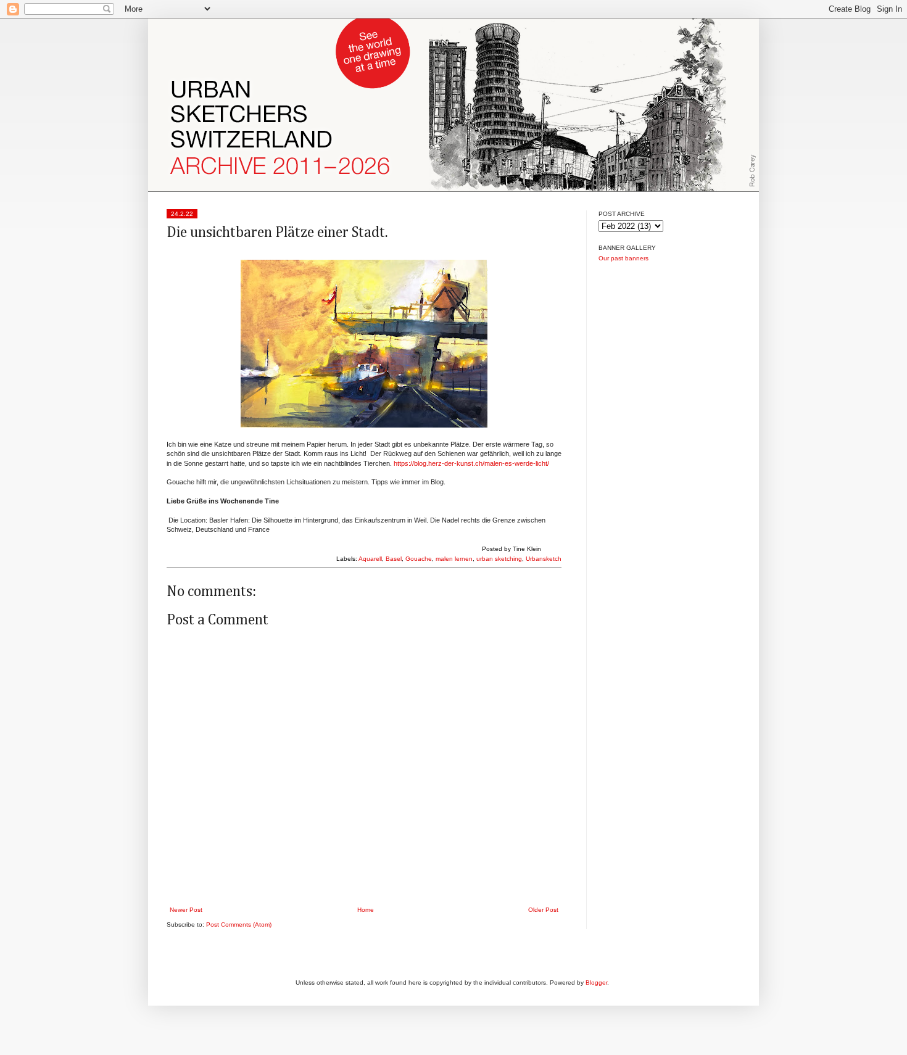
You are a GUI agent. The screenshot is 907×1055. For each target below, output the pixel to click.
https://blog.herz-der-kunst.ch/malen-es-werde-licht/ (471, 463)
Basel (394, 558)
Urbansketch (543, 558)
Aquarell (370, 558)
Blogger (596, 982)
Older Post (543, 909)
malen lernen (454, 558)
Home (365, 909)
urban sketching (499, 558)
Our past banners (623, 258)
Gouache (418, 558)
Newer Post (186, 909)
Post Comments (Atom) (238, 924)
